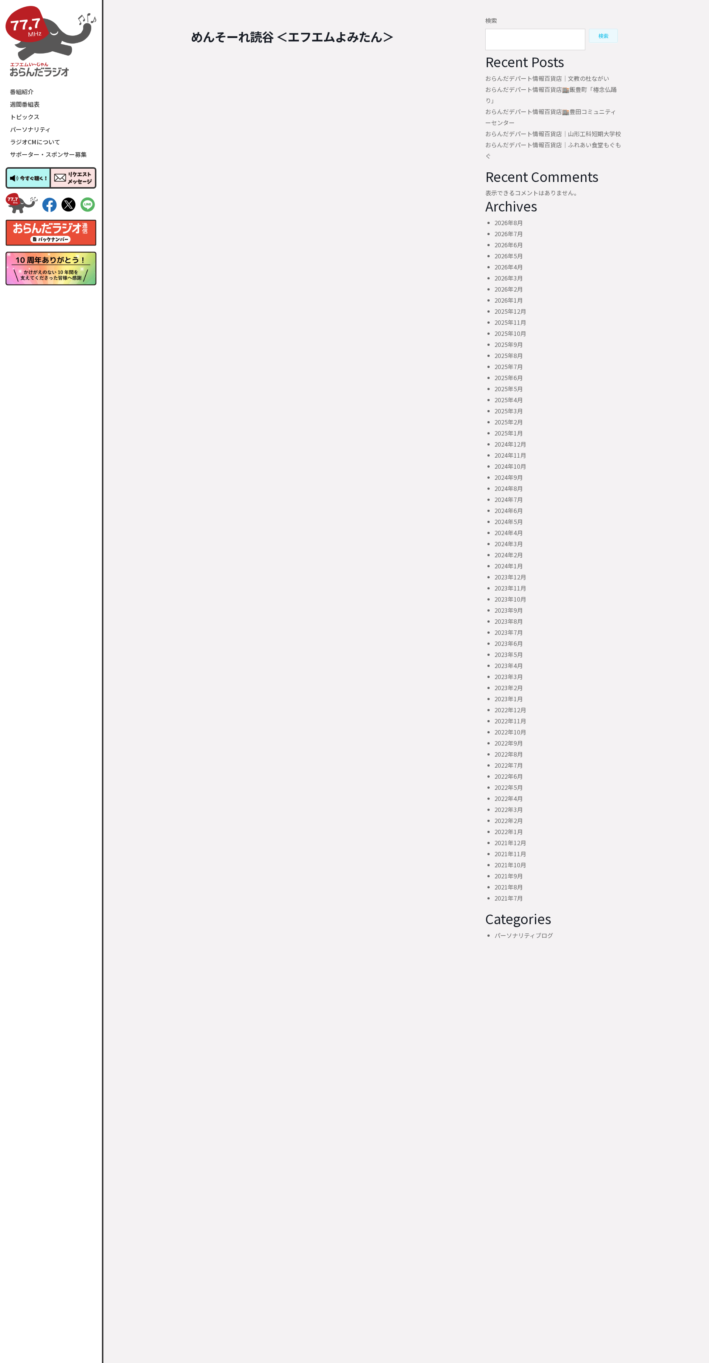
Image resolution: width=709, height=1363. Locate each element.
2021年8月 (508, 886)
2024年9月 (508, 477)
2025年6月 (508, 377)
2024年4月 (508, 532)
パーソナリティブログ (523, 935)
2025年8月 (508, 355)
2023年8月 (508, 621)
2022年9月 (508, 743)
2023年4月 (508, 665)
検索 (491, 20)
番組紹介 (22, 91)
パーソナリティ (30, 129)
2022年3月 (508, 809)
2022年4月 (508, 798)
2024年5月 (508, 521)
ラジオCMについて (35, 141)
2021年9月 (508, 875)
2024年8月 (508, 488)
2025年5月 (508, 388)
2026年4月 (508, 266)
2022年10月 (510, 731)
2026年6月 (508, 244)
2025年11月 (510, 322)
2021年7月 (508, 898)
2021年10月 (510, 864)
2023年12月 (510, 576)
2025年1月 (508, 432)
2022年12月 (510, 709)
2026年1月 (508, 300)
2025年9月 (508, 344)
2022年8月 (508, 754)
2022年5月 (508, 787)
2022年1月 (508, 831)
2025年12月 (510, 311)
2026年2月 (508, 289)
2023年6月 (508, 643)
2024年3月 (508, 543)
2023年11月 (510, 588)
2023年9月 (508, 610)
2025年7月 (508, 366)
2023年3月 (508, 676)
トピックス (25, 116)
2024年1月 (508, 565)
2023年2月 (508, 687)
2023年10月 (510, 599)
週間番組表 (25, 104)
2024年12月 (510, 444)
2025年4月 (508, 399)
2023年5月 (508, 654)
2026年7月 (508, 233)
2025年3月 (508, 410)
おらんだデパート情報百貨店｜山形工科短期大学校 (553, 133)
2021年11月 (510, 853)
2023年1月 (508, 698)
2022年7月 (508, 765)
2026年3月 (508, 277)
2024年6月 (508, 510)
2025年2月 (508, 421)
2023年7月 (508, 632)
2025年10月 (510, 333)
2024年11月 (510, 455)
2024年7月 (508, 499)
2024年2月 (508, 554)
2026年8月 (508, 222)
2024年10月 (510, 466)
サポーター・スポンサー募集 (48, 154)
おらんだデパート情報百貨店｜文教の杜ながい (547, 78)
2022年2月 (508, 820)
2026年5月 (508, 255)
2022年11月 (510, 720)
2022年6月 (508, 776)
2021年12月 (510, 842)
